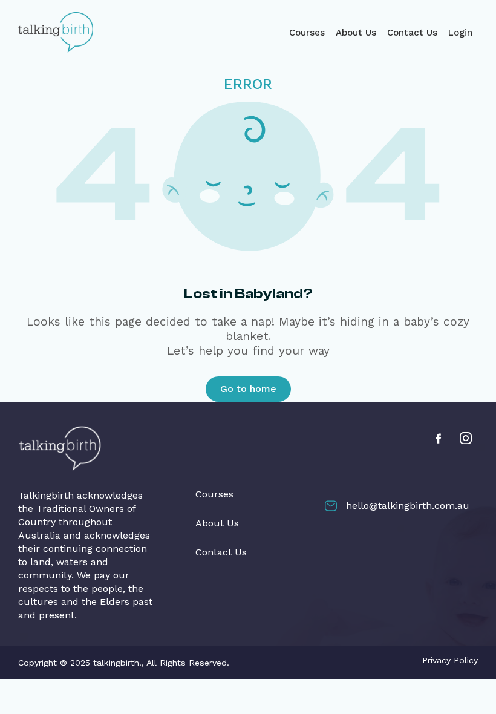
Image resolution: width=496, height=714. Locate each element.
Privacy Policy (450, 660)
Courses (307, 32)
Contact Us (412, 32)
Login (460, 32)
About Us (356, 32)
